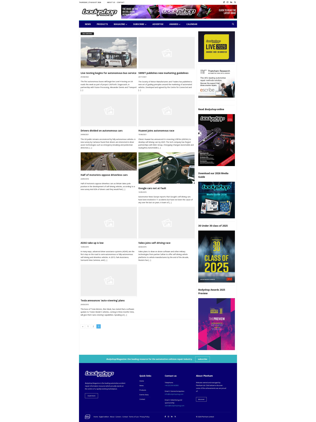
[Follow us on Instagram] (227, 2)
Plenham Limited (208, 417)
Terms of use (134, 417)
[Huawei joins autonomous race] (166, 125)
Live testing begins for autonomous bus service (108, 73)
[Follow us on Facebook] (224, 2)
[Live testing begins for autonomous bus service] (109, 67)
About (112, 417)
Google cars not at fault (152, 188)
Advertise (157, 24)
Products (102, 24)
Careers (118, 417)
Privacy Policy (144, 417)
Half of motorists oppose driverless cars (104, 175)
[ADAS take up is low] (109, 237)
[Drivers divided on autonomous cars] (109, 125)
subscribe (202, 359)
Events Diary (143, 395)
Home (141, 381)
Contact (120, 2)
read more (91, 396)
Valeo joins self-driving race (154, 242)
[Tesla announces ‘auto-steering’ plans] (109, 295)
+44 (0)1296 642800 (171, 385)
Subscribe (138, 24)
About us (111, 2)
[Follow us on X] (235, 2)
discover (201, 399)
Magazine (119, 24)
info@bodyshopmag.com (174, 394)
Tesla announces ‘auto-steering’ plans (103, 300)
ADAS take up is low (92, 242)
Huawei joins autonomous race (156, 130)
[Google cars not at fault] (166, 183)
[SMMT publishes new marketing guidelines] (166, 67)
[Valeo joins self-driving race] (166, 237)
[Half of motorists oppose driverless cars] (109, 169)
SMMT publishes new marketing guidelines (163, 73)
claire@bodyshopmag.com (174, 405)
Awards (173, 24)
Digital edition (104, 417)
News (88, 24)
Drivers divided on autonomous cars (102, 130)
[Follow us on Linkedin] (231, 2)
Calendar (191, 24)
